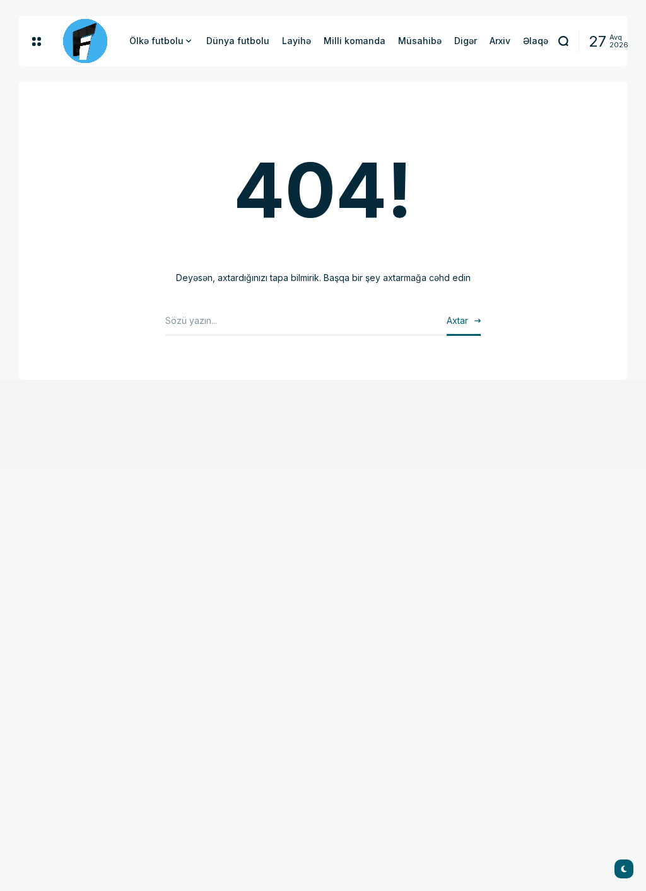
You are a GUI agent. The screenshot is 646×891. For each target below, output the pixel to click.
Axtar (457, 320)
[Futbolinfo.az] (85, 41)
